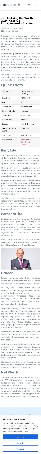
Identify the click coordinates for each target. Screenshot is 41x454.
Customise (20, 443)
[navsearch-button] (36, 5)
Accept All (20, 437)
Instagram (25, 139)
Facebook (25, 142)
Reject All (20, 449)
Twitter (24, 144)
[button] (29, 5)
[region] (20, 434)
